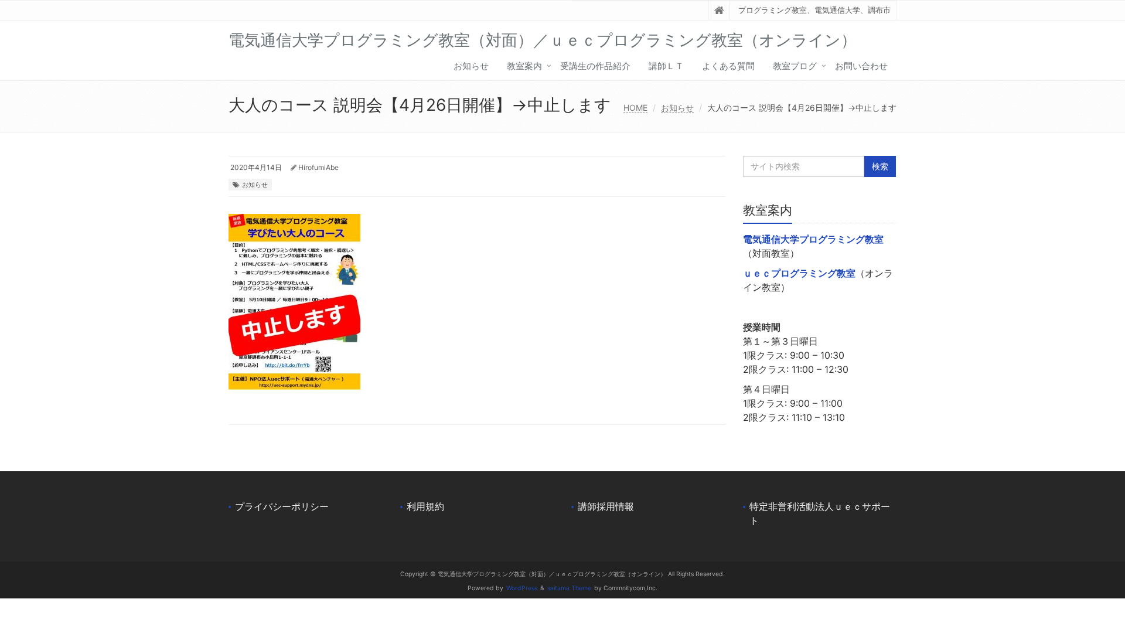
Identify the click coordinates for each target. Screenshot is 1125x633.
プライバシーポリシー (282, 506)
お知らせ (471, 66)
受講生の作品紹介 (595, 66)
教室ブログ (795, 66)
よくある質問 (728, 66)
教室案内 (524, 66)
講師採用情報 (606, 506)
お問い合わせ (861, 66)
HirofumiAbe (318, 167)
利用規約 (425, 506)
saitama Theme (569, 588)
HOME (635, 108)
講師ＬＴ (666, 66)
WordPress (521, 588)
